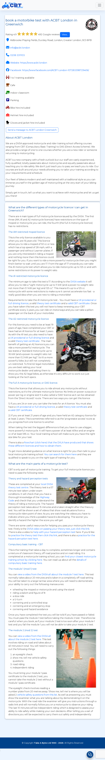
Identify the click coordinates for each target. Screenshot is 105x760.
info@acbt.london (20, 47)
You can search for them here (60, 454)
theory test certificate (49, 303)
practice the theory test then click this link (34, 535)
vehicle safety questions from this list (37, 694)
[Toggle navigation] (99, 5)
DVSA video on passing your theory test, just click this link (58, 529)
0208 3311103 (17, 55)
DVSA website (78, 281)
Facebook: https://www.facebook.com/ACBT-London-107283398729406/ (49, 70)
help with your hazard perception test (54, 532)
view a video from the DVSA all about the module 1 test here (51, 574)
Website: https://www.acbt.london (28, 62)
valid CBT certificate (79, 303)
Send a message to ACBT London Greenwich (32, 130)
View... (65, 34)
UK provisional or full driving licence (35, 407)
